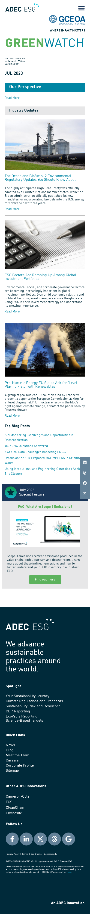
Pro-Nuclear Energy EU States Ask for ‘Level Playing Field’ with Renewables (41, 385)
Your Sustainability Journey (27, 696)
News (10, 745)
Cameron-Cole (17, 797)
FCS (9, 802)
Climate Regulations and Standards (34, 701)
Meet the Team (17, 755)
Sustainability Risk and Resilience (33, 706)
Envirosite (14, 813)
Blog (9, 750)
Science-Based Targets (24, 721)
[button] (85, 462)
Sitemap (12, 771)
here (69, 872)
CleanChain (15, 808)
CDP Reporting (18, 711)
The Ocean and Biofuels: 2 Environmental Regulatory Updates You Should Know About (40, 178)
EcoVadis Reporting (21, 716)
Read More (12, 209)
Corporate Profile (20, 765)
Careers (12, 760)
